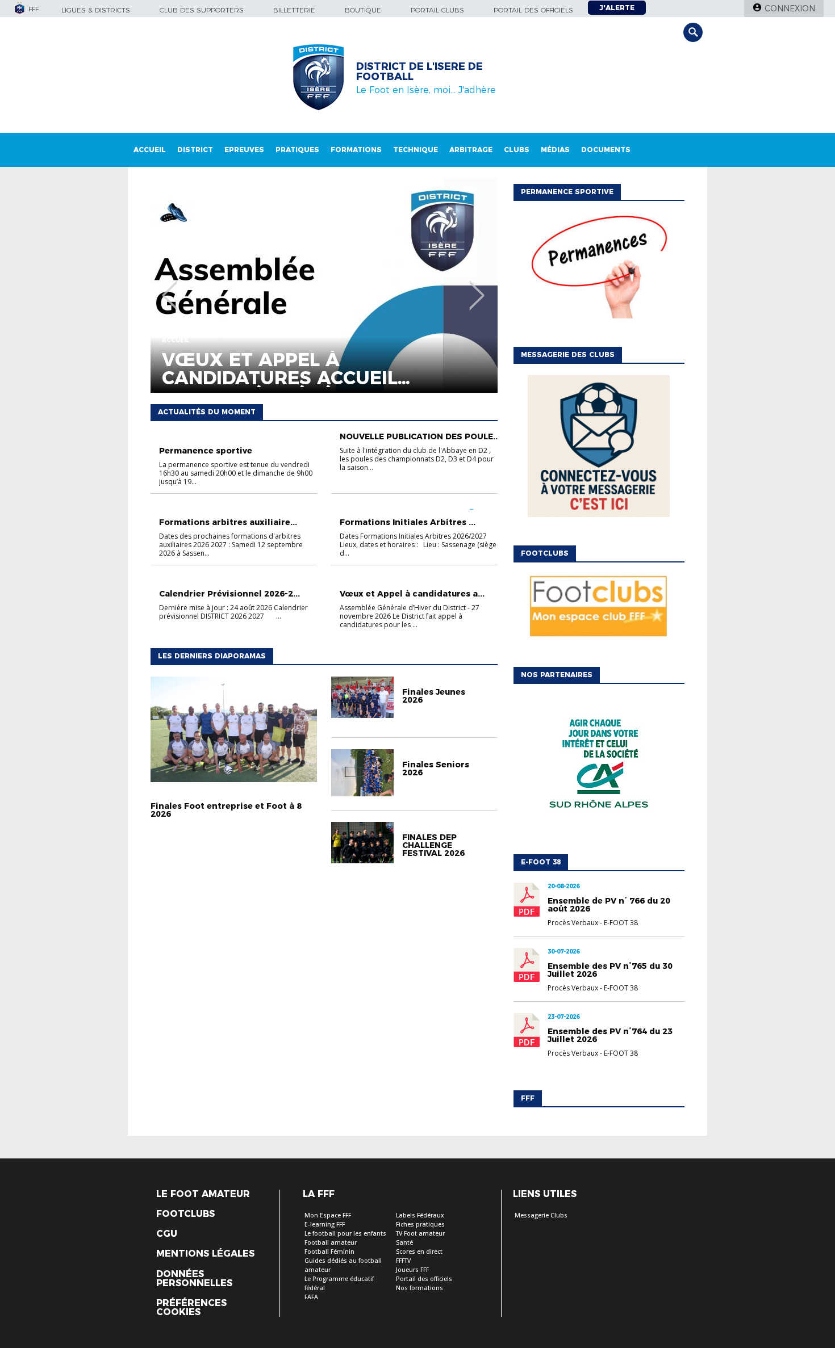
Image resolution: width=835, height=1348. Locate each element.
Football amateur (330, 1242)
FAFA (311, 1297)
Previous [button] (169, 287)
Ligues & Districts (95, 10)
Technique (415, 149)
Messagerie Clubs (541, 1215)
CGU (166, 1233)
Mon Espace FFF (327, 1215)
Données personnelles (194, 1279)
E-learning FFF (324, 1224)
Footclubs (185, 1214)
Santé (404, 1242)
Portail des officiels (533, 10)
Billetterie (294, 10)
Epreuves (244, 149)
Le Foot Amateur (203, 1194)
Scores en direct (419, 1251)
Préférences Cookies (191, 1308)
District (195, 149)
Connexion (790, 8)
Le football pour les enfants (345, 1233)
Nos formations (419, 1288)
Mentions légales (205, 1253)
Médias (555, 149)
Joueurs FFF (412, 1270)
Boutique (363, 10)
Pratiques (297, 149)
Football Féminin (329, 1251)
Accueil (149, 149)
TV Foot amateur (420, 1233)
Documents (606, 149)
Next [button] (477, 287)
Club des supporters (202, 10)
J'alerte (616, 7)
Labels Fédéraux (420, 1215)
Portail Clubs (437, 10)
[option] (324, 285)
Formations (356, 149)
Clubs (516, 149)
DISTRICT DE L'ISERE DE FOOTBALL (419, 71)
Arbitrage (470, 149)
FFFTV (403, 1261)
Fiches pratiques (420, 1224)
